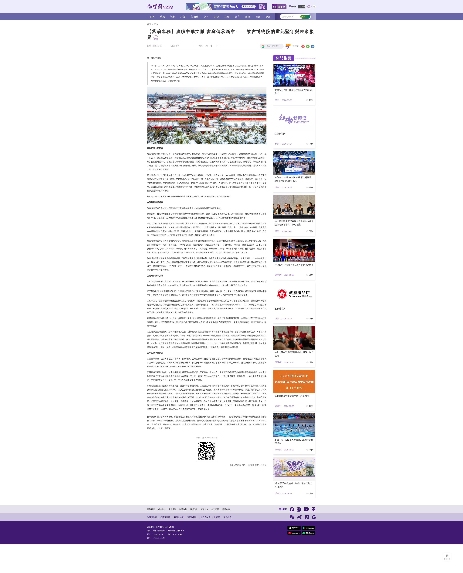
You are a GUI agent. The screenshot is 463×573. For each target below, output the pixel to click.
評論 (183, 16)
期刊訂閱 (215, 555)
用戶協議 (172, 555)
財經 (216, 16)
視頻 (172, 16)
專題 (268, 16)
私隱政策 (183, 555)
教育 (237, 16)
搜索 (303, 17)
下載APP (302, 6)
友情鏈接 (227, 563)
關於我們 (151, 555)
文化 (227, 16)
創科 (206, 16)
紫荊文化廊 (179, 563)
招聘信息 (226, 555)
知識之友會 (205, 563)
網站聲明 (162, 555)
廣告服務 (204, 555)
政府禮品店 (152, 563)
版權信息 (194, 555)
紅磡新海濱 (165, 563)
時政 (162, 16)
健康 (247, 16)
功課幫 (217, 563)
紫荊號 (195, 16)
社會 (258, 16)
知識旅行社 (192, 563)
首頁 (152, 16)
